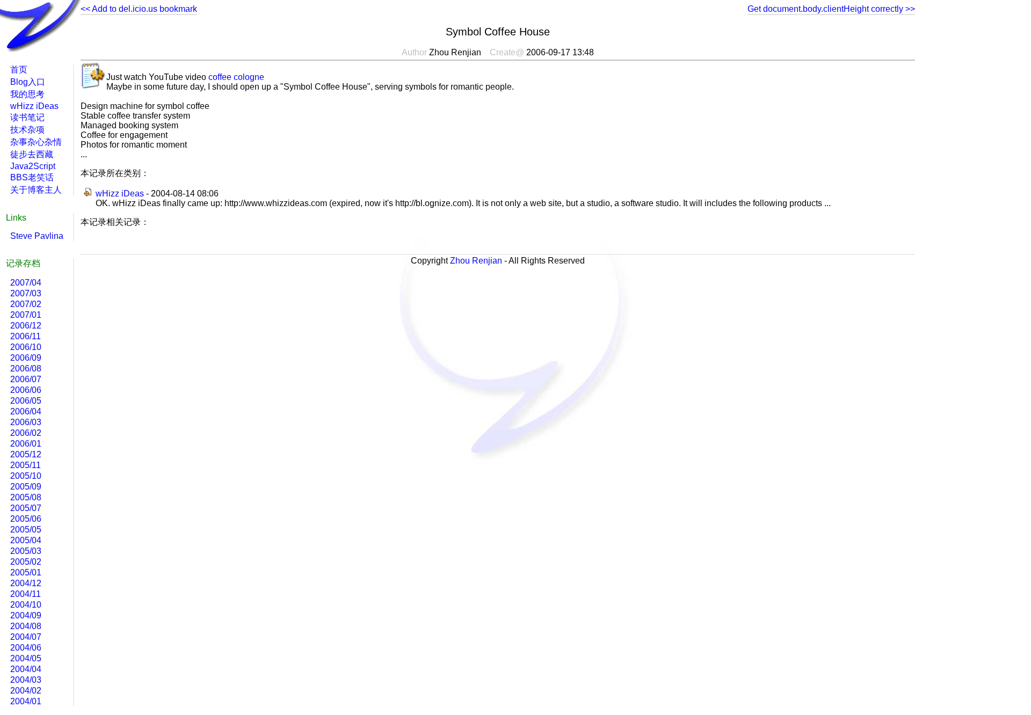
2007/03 (25, 293)
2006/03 (25, 422)
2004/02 (25, 690)
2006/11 (25, 336)
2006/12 (25, 325)
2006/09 (25, 357)
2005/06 (25, 518)
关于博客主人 (36, 189)
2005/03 (25, 551)
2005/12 (25, 454)
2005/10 (25, 475)
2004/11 (25, 594)
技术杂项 (27, 129)
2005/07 (25, 508)
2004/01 (25, 701)
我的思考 (27, 94)
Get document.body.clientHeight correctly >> (831, 8)
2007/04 (25, 282)
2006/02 (25, 432)
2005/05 (25, 529)
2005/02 (25, 561)
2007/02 (25, 304)
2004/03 (25, 679)
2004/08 (25, 626)
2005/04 (25, 540)
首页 (18, 69)
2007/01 (25, 314)
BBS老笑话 (32, 177)
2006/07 (25, 379)
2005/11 (25, 465)
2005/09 (25, 486)
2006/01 (25, 443)
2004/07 (25, 636)
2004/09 (25, 615)
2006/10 (25, 347)
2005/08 (25, 497)
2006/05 (25, 400)
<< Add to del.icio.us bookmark (139, 8)
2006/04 (25, 411)
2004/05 (25, 658)
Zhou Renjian (476, 260)
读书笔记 (27, 117)
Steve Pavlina (36, 235)
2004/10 (25, 604)
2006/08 (25, 368)
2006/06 (25, 390)
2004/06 (25, 647)
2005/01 (25, 572)
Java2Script (32, 166)
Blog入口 (27, 81)
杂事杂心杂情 (36, 142)
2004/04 (25, 669)
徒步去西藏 (31, 154)
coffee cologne (236, 77)
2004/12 (25, 583)
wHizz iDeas (120, 193)
